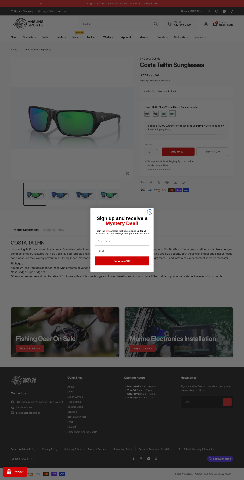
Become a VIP (122, 261)
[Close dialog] (149, 211)
